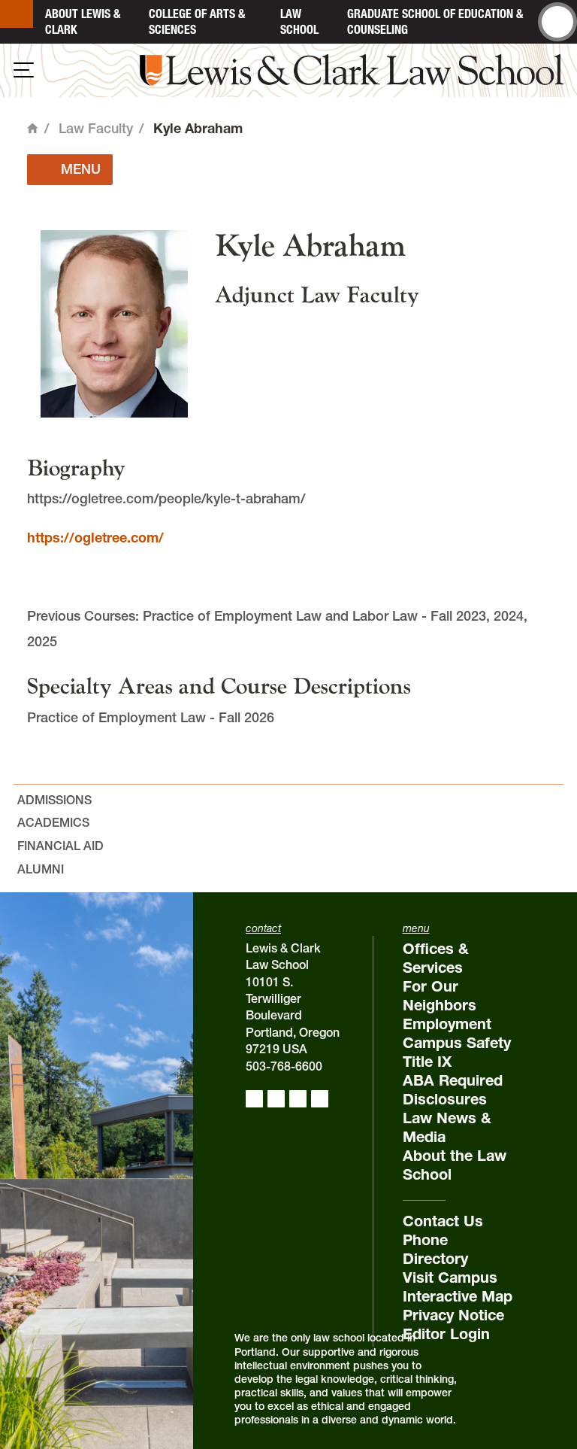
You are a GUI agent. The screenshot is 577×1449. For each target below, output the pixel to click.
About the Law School (454, 1165)
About (82, 21)
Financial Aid (60, 845)
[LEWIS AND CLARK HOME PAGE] (16, 14)
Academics (53, 822)
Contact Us (443, 1221)
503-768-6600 (284, 1066)
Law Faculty (96, 128)
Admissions (54, 799)
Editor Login (446, 1334)
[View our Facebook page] (254, 1098)
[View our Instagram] (276, 1098)
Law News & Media (447, 1127)
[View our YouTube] (319, 1098)
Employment (447, 1024)
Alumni (40, 868)
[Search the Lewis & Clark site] (557, 21)
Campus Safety (457, 1043)
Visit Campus (450, 1277)
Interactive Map (457, 1296)
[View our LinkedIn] (298, 1098)
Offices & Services (436, 958)
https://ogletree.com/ (95, 537)
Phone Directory (435, 1249)
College (197, 21)
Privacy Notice (453, 1315)
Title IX (427, 1062)
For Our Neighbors (439, 995)
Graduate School (435, 21)
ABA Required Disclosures (453, 1089)
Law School (299, 21)
